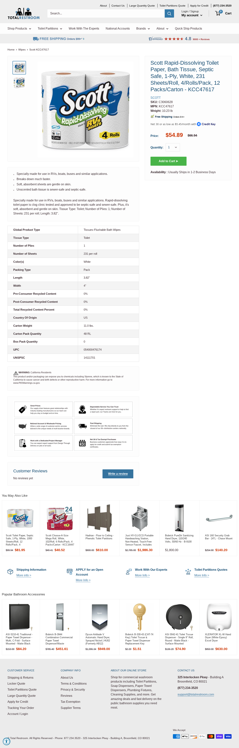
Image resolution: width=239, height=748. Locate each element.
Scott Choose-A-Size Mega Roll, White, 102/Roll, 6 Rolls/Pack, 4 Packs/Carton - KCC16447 (60, 540)
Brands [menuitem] (141, 28)
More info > (23, 575)
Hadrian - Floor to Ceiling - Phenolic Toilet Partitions (100, 537)
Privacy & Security (73, 689)
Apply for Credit (17, 701)
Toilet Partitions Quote (22, 689)
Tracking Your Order (20, 707)
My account (190, 15)
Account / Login (17, 713)
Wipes (22, 49)
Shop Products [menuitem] (17, 28)
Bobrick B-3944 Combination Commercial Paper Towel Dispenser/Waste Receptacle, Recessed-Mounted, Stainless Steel (59, 639)
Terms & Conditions (74, 683)
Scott (155, 97)
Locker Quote (16, 683)
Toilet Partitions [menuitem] (48, 28)
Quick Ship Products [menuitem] (188, 28)
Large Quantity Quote (21, 695)
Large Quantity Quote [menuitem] (142, 5)
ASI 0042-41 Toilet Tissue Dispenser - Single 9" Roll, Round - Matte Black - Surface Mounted (179, 639)
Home (11, 49)
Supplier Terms (71, 707)
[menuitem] (222, 5)
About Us (67, 677)
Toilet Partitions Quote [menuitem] (172, 5)
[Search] (169, 13)
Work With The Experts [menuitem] (84, 28)
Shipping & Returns (20, 677)
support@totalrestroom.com (196, 694)
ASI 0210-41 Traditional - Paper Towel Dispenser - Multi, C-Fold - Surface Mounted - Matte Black (19, 639)
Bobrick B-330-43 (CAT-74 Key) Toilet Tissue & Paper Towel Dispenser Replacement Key (139, 639)
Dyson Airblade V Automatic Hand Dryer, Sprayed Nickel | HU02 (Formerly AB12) (98, 639)
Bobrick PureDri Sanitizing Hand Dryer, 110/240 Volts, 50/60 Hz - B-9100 (179, 538)
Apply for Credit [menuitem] (199, 5)
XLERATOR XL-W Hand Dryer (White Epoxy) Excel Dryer (218, 637)
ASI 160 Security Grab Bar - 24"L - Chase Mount (218, 537)
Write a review (118, 473)
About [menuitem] (103, 5)
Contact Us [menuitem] (118, 5)
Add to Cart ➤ (168, 161)
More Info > (83, 580)
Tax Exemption (70, 701)
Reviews (66, 695)
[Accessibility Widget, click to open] (6, 741)
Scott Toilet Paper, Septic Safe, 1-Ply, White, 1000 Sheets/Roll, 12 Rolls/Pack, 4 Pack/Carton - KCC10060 (19, 540)
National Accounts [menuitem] (118, 28)
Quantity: (156, 147)
